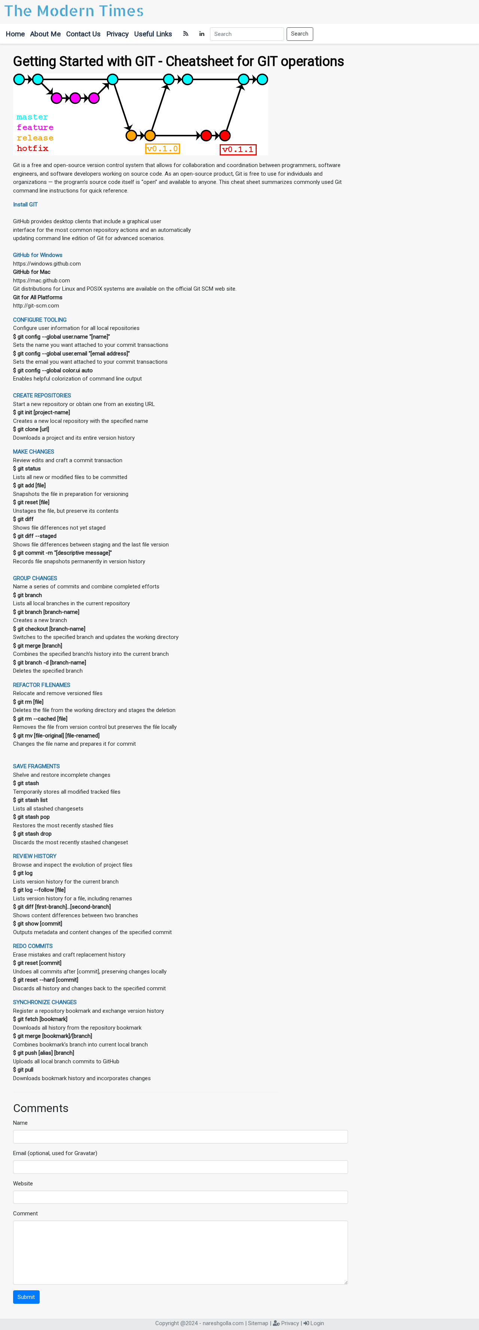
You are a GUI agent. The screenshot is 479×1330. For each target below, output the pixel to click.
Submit (26, 1297)
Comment (25, 1213)
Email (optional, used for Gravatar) (55, 1153)
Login (317, 1323)
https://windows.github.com (47, 263)
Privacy (117, 34)
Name (20, 1123)
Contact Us (83, 34)
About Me (45, 34)
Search (299, 33)
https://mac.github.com (41, 280)
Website (23, 1183)
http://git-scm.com (36, 305)
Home (15, 34)
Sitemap (258, 1323)
